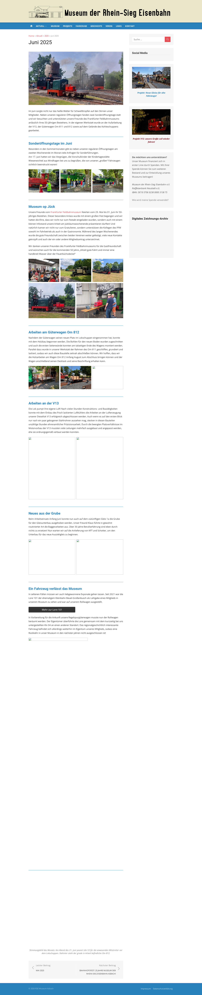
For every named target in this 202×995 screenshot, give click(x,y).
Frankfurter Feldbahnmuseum (66, 212)
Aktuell (40, 26)
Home (31, 35)
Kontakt (130, 26)
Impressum (146, 988)
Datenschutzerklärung (163, 988)
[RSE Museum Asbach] (31, 25)
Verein (109, 26)
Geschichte (96, 26)
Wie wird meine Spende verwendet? (150, 199)
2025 (47, 35)
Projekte (67, 26)
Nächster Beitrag (97, 969)
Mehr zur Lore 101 (52, 609)
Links (119, 26)
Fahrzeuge (81, 26)
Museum (55, 26)
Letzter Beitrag (43, 968)
